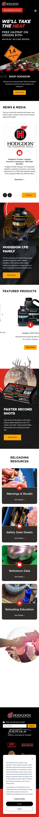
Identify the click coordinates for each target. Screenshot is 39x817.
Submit (32, 726)
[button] (35, 10)
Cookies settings (19, 798)
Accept (19, 804)
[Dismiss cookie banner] (32, 759)
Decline (19, 809)
